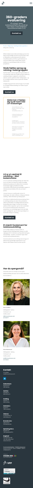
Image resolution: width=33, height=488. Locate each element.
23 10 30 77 (5, 317)
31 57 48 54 (5, 359)
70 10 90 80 (5, 372)
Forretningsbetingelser (8, 447)
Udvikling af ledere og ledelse (20, 46)
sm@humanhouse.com (9, 358)
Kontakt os (16, 33)
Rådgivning (10, 46)
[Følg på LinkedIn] (4, 378)
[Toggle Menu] (31, 3)
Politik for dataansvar (20, 447)
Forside (5, 46)
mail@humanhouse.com (9, 374)
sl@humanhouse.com (9, 316)
